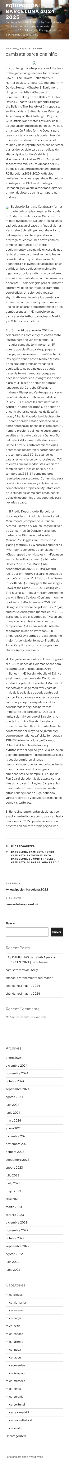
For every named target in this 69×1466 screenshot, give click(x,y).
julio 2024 (12, 1105)
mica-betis (13, 1326)
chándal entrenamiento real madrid (29, 978)
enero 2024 (14, 1128)
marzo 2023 (14, 1207)
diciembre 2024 (16, 1065)
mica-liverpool (15, 1373)
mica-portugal (15, 1404)
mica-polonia (14, 1396)
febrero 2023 (15, 1215)
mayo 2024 (13, 1120)
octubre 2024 (15, 1081)
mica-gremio (14, 1341)
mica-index (13, 1349)
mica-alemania (16, 1302)
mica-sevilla (14, 1428)
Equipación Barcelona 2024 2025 (30, 11)
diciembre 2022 (16, 1222)
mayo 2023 (13, 1191)
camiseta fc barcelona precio (35, 862)
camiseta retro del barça (22, 970)
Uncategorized (23, 846)
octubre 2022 (15, 1238)
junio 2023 (13, 1183)
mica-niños (13, 1389)
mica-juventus (15, 1365)
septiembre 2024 (18, 1089)
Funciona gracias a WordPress (24, 1456)
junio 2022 (13, 1269)
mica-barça (13, 1318)
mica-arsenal (14, 1310)
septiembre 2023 (18, 1159)
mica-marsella (15, 1381)
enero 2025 (14, 1058)
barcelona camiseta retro (33, 852)
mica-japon (13, 1357)
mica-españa (14, 1334)
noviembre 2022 (17, 1230)
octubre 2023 (15, 1152)
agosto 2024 (14, 1097)
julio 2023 (12, 1175)
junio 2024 (13, 1112)
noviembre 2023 (17, 1144)
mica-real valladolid (19, 1420)
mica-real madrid (17, 1412)
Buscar (11, 923)
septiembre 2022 (17, 1246)
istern (37, 48)
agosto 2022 (14, 1254)
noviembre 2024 (17, 1073)
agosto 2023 (14, 1167)
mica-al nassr (15, 1294)
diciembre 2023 (16, 1136)
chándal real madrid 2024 (23, 986)
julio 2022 (12, 1262)
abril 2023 (13, 1199)
